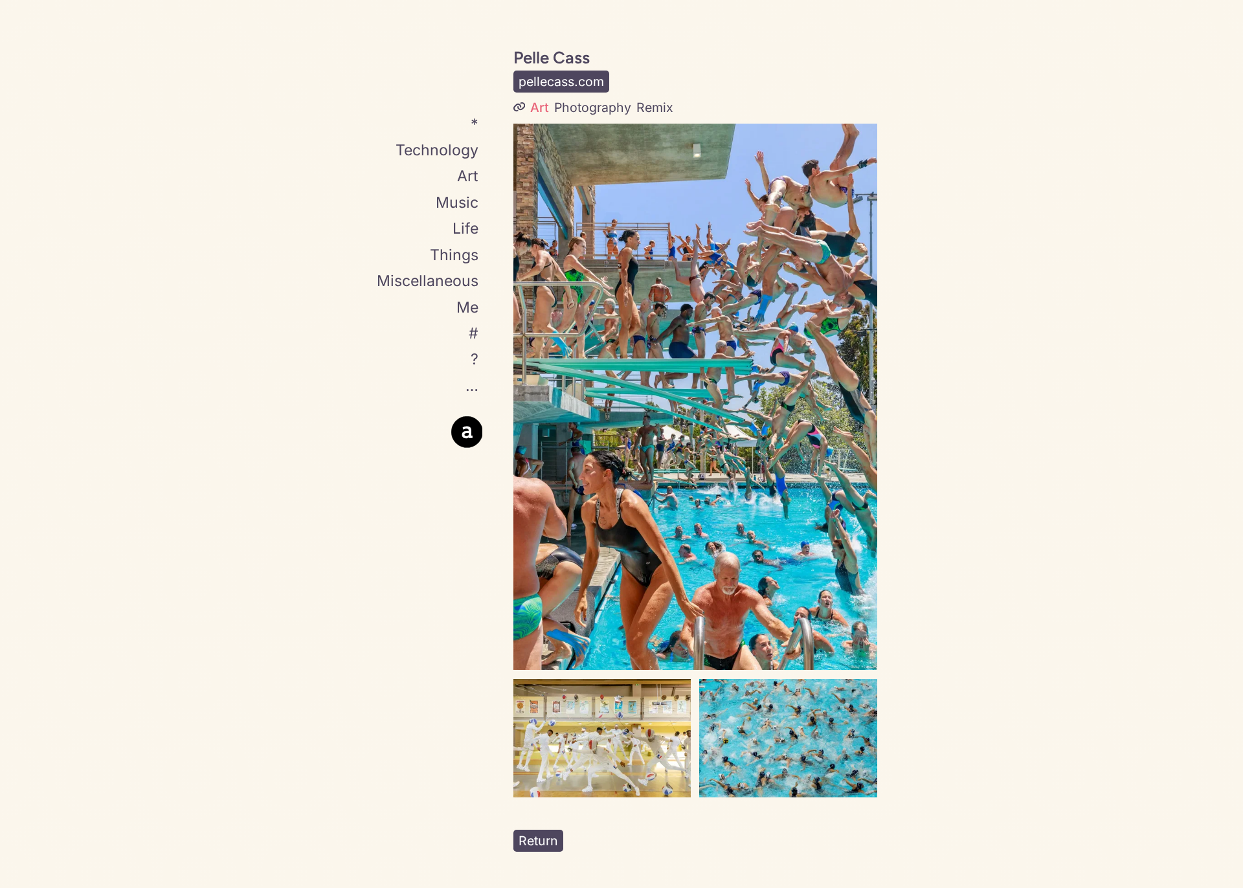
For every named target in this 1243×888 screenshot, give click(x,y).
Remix (654, 107)
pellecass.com (561, 81)
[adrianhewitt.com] (467, 432)
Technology (437, 151)
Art (467, 177)
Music (457, 203)
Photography (592, 107)
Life (465, 229)
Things (454, 255)
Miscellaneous (427, 281)
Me (467, 307)
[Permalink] (519, 108)
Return (538, 841)
